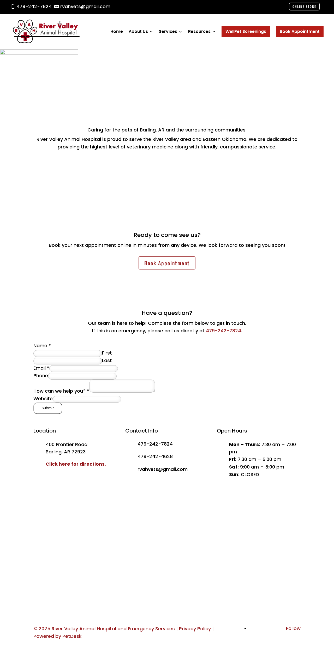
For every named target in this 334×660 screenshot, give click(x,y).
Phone (40, 375)
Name (42, 345)
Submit (48, 408)
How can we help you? (61, 391)
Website (43, 398)
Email (41, 368)
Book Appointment (167, 263)
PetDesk (72, 636)
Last (107, 360)
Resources (199, 31)
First (107, 353)
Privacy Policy (195, 628)
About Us (138, 31)
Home (116, 31)
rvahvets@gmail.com (163, 469)
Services (168, 31)
